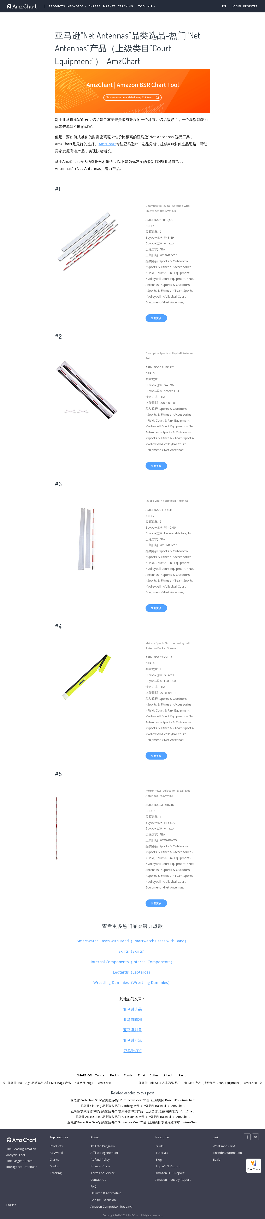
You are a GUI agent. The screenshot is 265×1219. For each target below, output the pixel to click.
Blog (158, 1159)
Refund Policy (100, 1159)
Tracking (56, 1173)
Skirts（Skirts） (132, 951)
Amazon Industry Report (173, 1179)
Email (141, 1075)
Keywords (57, 1152)
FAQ (93, 1186)
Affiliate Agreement (104, 1152)
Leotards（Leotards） (132, 972)
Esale (216, 1159)
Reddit (114, 1075)
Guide (159, 1146)
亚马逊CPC (133, 1050)
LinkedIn (168, 1075)
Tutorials (161, 1152)
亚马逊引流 (132, 1040)
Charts (95, 6)
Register (250, 6)
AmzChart (107, 143)
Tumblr (129, 1075)
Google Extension (103, 1200)
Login (236, 6)
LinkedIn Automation (227, 1152)
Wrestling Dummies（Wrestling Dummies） (132, 982)
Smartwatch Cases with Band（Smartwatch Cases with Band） (132, 940)
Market (109, 6)
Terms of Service (102, 1173)
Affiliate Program (102, 1146)
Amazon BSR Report (169, 1173)
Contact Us (98, 1179)
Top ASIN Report (167, 1166)
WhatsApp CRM (224, 1146)
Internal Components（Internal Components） (132, 961)
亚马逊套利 (132, 1019)
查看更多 (156, 318)
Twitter (100, 1075)
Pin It (182, 1075)
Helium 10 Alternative (105, 1193)
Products (57, 6)
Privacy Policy (100, 1166)
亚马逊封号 (132, 1029)
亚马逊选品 (132, 1009)
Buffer (153, 1075)
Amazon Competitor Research (111, 1206)
